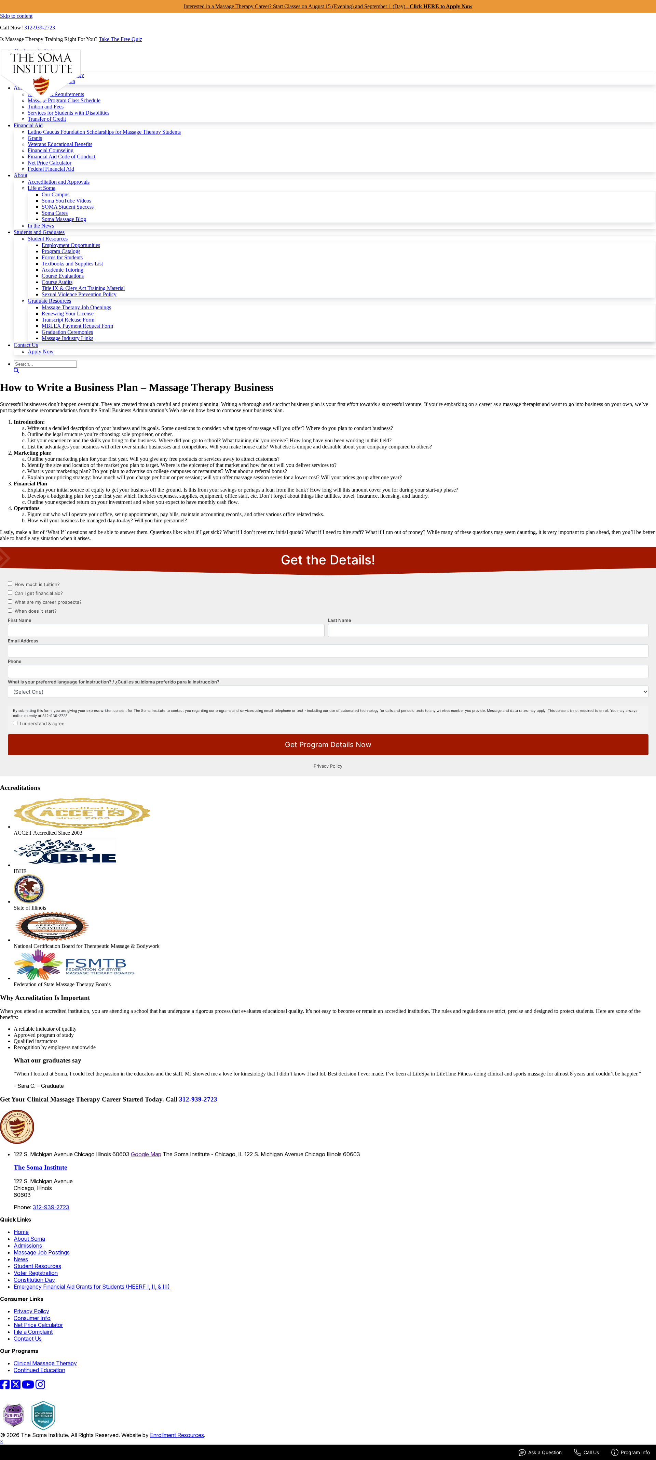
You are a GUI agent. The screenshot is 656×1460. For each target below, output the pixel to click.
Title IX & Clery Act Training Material (83, 288)
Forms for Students (62, 257)
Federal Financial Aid (51, 169)
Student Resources (48, 239)
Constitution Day (34, 1279)
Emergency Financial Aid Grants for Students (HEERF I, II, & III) (92, 1286)
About (20, 175)
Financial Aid (28, 125)
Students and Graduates (39, 232)
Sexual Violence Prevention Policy (79, 294)
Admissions (28, 1245)
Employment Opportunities (71, 245)
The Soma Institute (40, 1167)
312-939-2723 (39, 27)
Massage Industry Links (67, 338)
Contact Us (26, 345)
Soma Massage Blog (64, 219)
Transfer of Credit (47, 119)
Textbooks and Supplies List (72, 263)
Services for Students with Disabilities (68, 113)
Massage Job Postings (42, 1252)
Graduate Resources (49, 301)
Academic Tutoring (62, 270)
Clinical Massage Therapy (45, 1363)
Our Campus (55, 194)
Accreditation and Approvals (59, 182)
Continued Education (39, 1370)
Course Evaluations (63, 276)
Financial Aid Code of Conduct (61, 156)
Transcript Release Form (68, 320)
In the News (41, 226)
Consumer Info (32, 1318)
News (21, 1259)
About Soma (29, 1238)
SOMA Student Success (68, 207)
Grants (35, 138)
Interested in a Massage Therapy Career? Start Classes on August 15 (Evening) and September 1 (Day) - (328, 6)
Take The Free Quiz (120, 39)
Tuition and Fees (46, 106)
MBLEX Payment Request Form (77, 326)
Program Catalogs (61, 251)
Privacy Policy (31, 1311)
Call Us (591, 1452)
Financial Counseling (50, 150)
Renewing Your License (68, 313)
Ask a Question (545, 1452)
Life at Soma (41, 188)
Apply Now (41, 351)
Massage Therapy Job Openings (76, 307)
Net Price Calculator (49, 163)
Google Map (146, 1154)
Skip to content (16, 16)
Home (21, 1231)
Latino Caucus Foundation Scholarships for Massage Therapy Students (104, 132)
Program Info (635, 1452)
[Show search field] (16, 371)
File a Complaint (33, 1331)
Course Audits (57, 282)
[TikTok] (50, 1386)
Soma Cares (55, 213)
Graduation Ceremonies (67, 332)
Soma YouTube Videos (66, 201)
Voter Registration (36, 1272)
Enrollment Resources (177, 1435)
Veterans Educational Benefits (60, 144)
